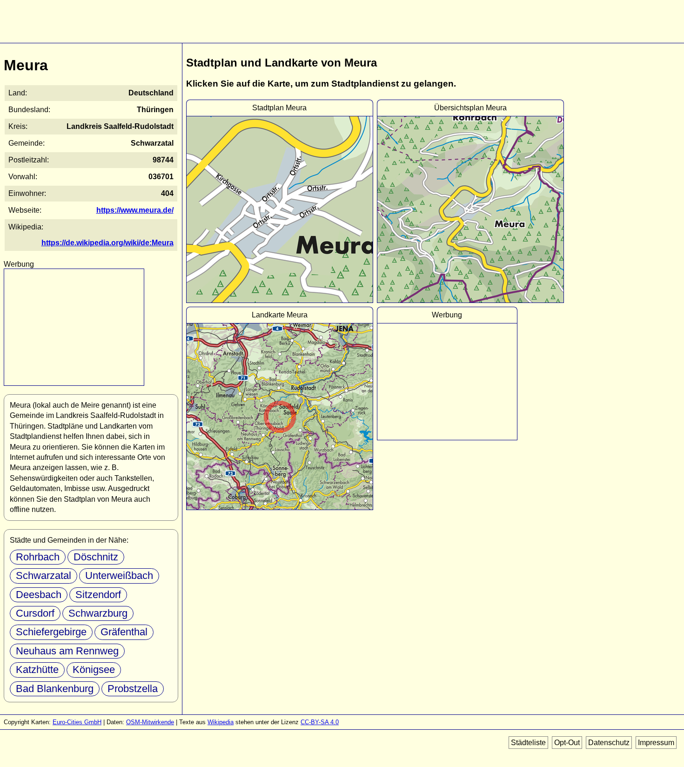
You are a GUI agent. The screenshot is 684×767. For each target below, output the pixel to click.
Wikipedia (221, 722)
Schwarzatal (43, 575)
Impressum (656, 743)
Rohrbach (38, 557)
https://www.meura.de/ (135, 210)
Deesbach (38, 594)
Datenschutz (609, 743)
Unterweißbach (119, 575)
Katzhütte (37, 669)
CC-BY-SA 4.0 (320, 722)
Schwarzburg (97, 613)
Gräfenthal (124, 632)
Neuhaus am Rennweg (67, 651)
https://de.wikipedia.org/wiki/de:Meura (107, 243)
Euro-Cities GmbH (77, 722)
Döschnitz (96, 557)
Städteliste (528, 743)
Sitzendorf (98, 594)
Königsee (94, 669)
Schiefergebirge (51, 632)
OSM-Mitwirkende (150, 722)
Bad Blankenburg (55, 688)
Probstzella (132, 688)
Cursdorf (35, 613)
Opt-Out (567, 743)
